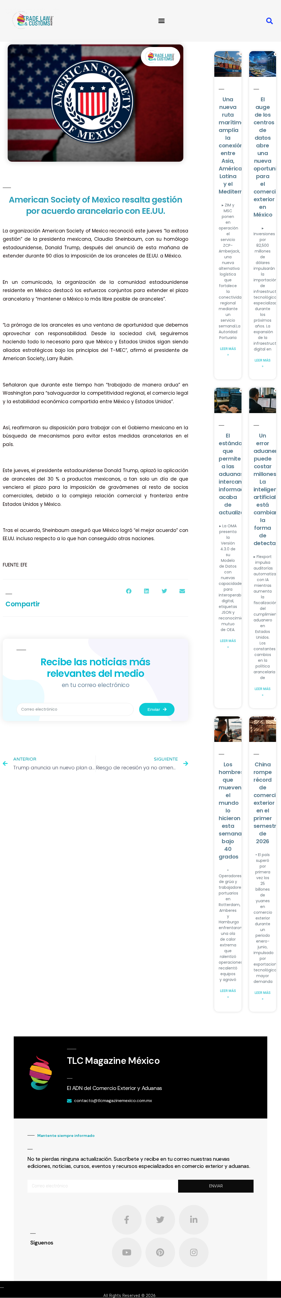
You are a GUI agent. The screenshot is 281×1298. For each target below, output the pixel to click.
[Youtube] (127, 1252)
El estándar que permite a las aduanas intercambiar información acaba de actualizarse (237, 474)
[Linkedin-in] (194, 1220)
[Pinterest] (160, 1252)
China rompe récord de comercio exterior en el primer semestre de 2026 (267, 803)
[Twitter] (160, 1220)
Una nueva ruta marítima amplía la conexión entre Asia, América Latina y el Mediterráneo (237, 145)
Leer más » (228, 352)
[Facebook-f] (127, 1220)
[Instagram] (194, 1252)
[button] (161, 21)
